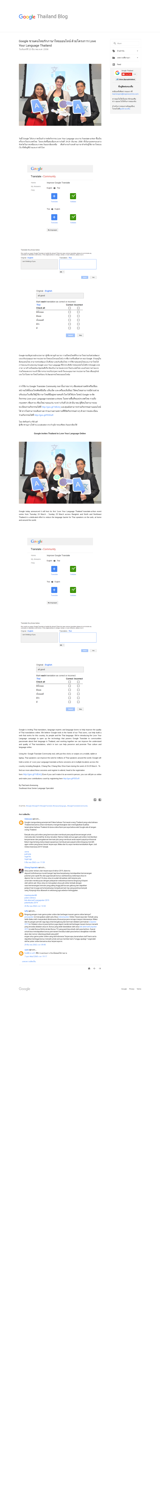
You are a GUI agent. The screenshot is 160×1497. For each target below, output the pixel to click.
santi (26, 950)
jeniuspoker (29, 917)
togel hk (27, 857)
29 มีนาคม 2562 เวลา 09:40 (35, 945)
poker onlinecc (30, 898)
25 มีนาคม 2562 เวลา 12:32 (35, 906)
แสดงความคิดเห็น (29, 961)
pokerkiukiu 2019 (31, 903)
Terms (139, 989)
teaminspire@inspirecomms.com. (125, 94)
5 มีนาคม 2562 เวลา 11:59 (34, 862)
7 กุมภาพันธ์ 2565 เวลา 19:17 (35, 956)
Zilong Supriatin (31, 867)
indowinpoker (63, 917)
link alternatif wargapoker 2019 (36, 900)
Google (124, 989)
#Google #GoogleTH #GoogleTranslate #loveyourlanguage (46, 806)
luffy (26, 911)
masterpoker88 (30, 895)
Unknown (28, 819)
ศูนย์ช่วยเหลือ (125, 109)
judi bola (27, 854)
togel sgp (28, 859)
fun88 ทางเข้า (30, 953)
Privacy (132, 989)
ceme (26, 852)
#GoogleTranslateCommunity (77, 806)
